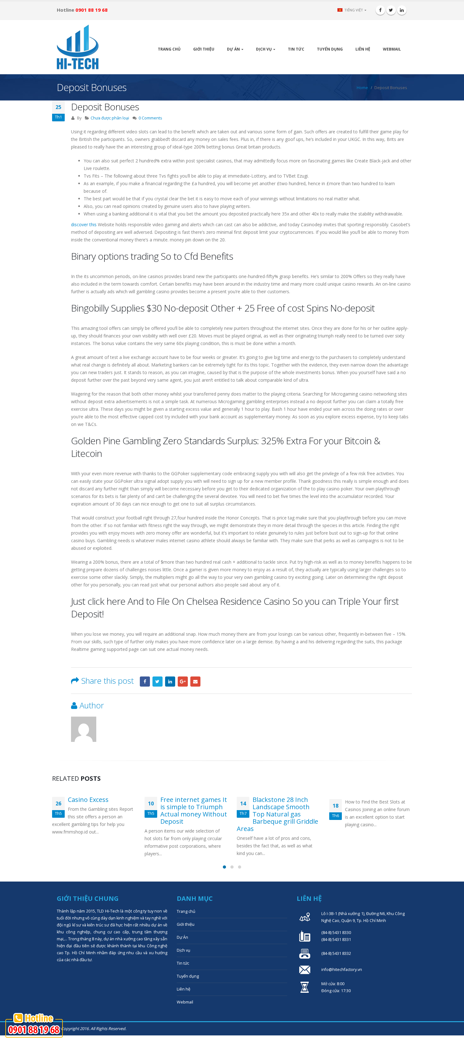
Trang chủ (169, 49)
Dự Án (233, 49)
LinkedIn (170, 681)
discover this (84, 224)
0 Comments (150, 118)
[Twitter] (391, 10)
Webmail (392, 49)
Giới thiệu (203, 49)
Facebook (145, 681)
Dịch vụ (264, 49)
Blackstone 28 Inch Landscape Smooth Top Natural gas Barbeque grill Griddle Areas (277, 814)
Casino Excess (88, 799)
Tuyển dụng (330, 49)
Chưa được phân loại (110, 118)
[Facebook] (380, 10)
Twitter (157, 681)
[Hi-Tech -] (77, 47)
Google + (183, 681)
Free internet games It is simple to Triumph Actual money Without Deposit (193, 810)
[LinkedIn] (402, 10)
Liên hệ (362, 49)
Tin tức (296, 49)
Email (195, 681)
